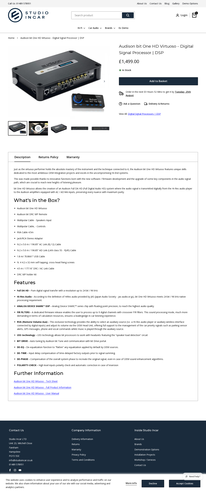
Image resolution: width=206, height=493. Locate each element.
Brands (138, 444)
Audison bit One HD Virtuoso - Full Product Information (42, 387)
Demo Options (190, 3)
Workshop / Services (145, 459)
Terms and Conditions (83, 459)
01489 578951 (23, 3)
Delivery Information (82, 439)
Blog (166, 3)
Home (11, 37)
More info (131, 483)
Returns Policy (48, 157)
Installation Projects (144, 454)
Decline (153, 483)
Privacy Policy (79, 454)
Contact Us (156, 3)
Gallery (175, 3)
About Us (142, 3)
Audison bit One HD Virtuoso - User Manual (36, 393)
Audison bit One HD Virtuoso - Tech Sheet (36, 381)
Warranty (73, 157)
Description (22, 157)
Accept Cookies (184, 483)
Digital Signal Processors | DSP (144, 113)
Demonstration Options (146, 449)
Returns (76, 444)
